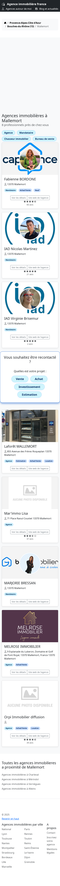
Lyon (4, 834)
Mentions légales (52, 851)
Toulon (28, 838)
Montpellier (8, 848)
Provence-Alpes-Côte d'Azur (25, 22)
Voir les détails (19, 197)
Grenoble (29, 862)
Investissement (29, 387)
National (6, 829)
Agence (8, 132)
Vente (20, 379)
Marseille (7, 866)
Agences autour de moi (18, 8)
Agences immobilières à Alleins (19, 788)
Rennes (28, 834)
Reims (27, 843)
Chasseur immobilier (16, 138)
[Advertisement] (30, 74)
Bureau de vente (44, 138)
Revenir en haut (10, 818)
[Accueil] (5, 22)
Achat (39, 379)
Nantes (6, 843)
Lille (4, 862)
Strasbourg (8, 852)
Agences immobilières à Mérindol (20, 779)
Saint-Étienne (31, 848)
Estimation (29, 395)
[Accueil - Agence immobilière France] (25, 808)
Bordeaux (7, 857)
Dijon (27, 857)
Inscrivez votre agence (52, 841)
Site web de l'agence (38, 197)
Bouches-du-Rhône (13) (20, 26)
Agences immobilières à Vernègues (21, 784)
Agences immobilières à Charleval (20, 774)
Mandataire (26, 132)
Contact (51, 832)
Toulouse (7, 838)
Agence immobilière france (26, 4)
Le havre (29, 852)
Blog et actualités (48, 8)
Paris (27, 829)
